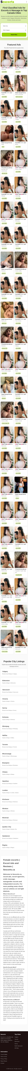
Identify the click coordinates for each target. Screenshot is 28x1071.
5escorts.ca (6, 934)
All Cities (17, 1048)
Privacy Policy (4, 1058)
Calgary (16, 1037)
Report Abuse (4, 1061)
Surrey (16, 1043)
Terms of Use (4, 1056)
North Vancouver (19, 1045)
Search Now (14, 34)
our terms (17, 924)
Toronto (16, 1039)
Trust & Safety (4, 1054)
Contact (2, 1063)
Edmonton (17, 1041)
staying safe (9, 924)
